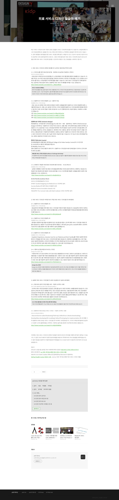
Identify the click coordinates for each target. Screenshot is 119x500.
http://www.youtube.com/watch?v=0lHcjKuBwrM (46, 214)
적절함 (47, 386)
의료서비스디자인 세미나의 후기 (70, 350)
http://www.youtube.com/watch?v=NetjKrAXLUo (46, 175)
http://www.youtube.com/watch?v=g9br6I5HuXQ (46, 299)
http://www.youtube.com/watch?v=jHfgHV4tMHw (46, 325)
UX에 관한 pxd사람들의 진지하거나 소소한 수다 (45, 458)
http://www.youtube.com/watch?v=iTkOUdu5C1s (46, 262)
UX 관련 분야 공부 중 (39, 396)
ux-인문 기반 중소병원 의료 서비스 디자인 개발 (53, 352)
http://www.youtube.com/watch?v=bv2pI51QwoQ (49, 117)
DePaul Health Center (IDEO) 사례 (41, 357)
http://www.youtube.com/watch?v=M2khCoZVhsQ (46, 245)
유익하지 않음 (47, 389)
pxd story (37, 456)
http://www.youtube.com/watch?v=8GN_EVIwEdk (46, 229)
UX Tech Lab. (49, 492)
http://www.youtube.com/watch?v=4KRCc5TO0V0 (49, 115)
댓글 (33, 449)
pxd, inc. (24, 492)
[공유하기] (36, 372)
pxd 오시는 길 (32, 492)
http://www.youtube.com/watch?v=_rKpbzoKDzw (46, 85)
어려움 (50, 386)
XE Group (41, 492)
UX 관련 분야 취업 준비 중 (41, 399)
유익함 (44, 389)
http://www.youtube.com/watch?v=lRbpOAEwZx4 (49, 113)
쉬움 (45, 386)
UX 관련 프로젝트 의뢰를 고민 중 (43, 404)
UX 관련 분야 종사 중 (39, 401)
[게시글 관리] (38, 372)
